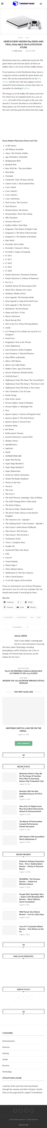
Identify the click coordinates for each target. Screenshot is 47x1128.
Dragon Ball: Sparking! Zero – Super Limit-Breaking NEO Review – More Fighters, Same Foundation (31, 898)
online (26, 88)
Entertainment (8, 1041)
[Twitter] (21, 1110)
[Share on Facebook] (30, 627)
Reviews (5, 1065)
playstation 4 (22, 617)
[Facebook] (15, 1110)
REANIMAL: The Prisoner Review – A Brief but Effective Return (29, 881)
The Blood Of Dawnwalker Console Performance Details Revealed (30, 824)
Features (6, 1047)
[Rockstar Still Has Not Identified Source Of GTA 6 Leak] (9, 795)
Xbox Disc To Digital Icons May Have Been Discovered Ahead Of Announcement (31, 808)
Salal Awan (18, 51)
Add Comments (23, 743)
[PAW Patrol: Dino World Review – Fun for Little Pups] (9, 915)
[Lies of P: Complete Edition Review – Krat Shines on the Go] (9, 930)
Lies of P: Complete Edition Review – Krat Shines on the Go (31, 929)
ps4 (32, 617)
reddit (4, 100)
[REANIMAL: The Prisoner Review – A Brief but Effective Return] (9, 883)
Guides (5, 1059)
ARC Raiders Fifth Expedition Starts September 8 (31, 838)
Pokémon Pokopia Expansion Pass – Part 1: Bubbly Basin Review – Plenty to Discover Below (31, 865)
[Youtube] (26, 1110)
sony (39, 617)
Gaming (5, 1053)
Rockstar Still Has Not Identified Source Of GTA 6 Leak (30, 793)
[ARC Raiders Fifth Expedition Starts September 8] (9, 840)
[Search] (44, 3)
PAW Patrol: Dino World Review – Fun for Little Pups (31, 913)
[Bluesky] (32, 1110)
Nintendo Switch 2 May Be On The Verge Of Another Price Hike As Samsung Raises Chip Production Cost (31, 777)
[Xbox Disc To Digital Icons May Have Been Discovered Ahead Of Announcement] (9, 810)
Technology (7, 1071)
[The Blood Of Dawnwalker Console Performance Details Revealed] (9, 825)
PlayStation (8, 617)
